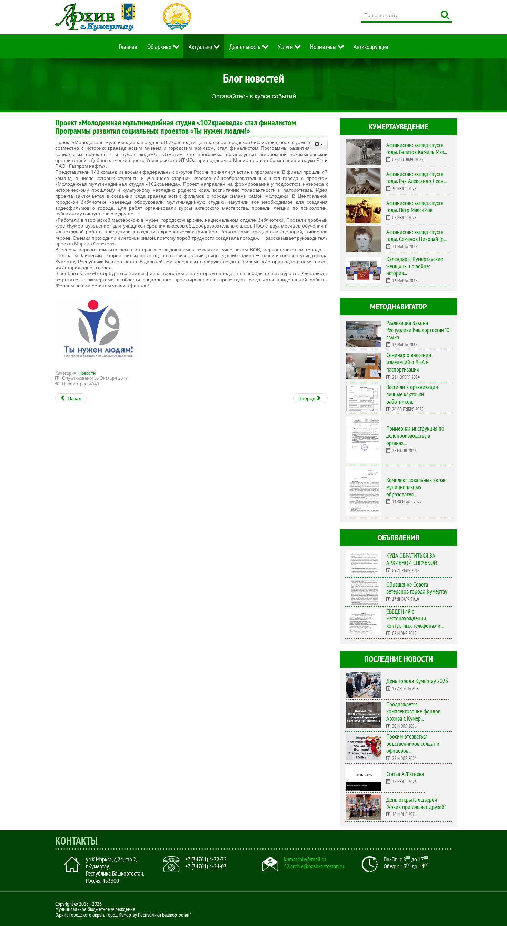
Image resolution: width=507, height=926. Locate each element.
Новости (87, 373)
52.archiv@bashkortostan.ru (314, 866)
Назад (74, 398)
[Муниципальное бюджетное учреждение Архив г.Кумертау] (95, 17)
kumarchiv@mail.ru (305, 859)
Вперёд (307, 398)
